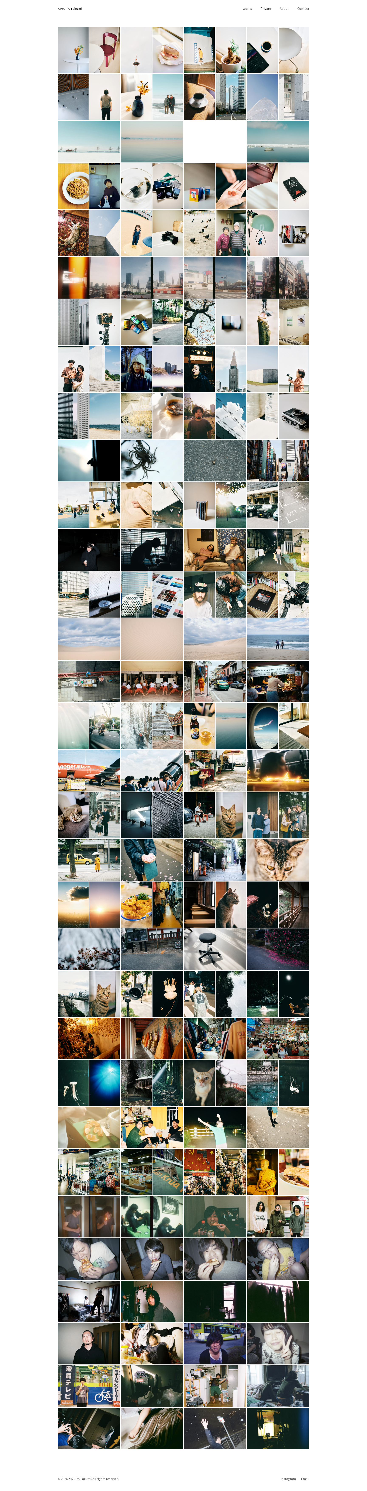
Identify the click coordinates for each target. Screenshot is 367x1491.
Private (265, 8)
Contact (303, 8)
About (284, 8)
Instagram (288, 1479)
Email (305, 1479)
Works (247, 8)
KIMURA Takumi (70, 8)
